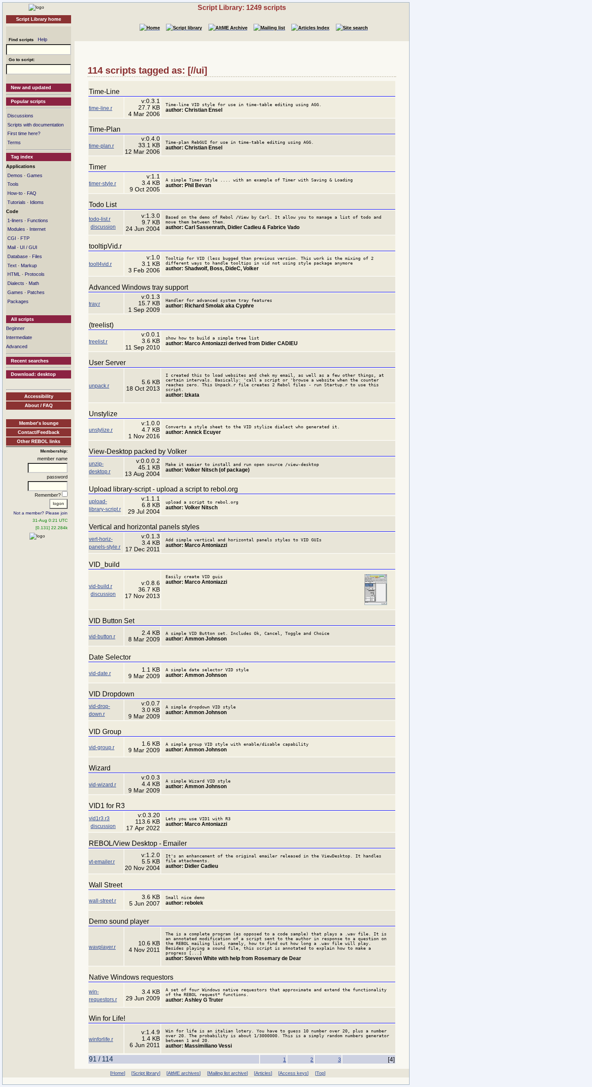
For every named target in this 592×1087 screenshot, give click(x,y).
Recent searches (30, 360)
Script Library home (38, 19)
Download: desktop (33, 374)
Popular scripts (28, 101)
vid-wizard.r (102, 785)
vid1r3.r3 (99, 818)
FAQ (31, 193)
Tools (13, 184)
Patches (36, 292)
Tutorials (16, 202)
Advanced (16, 346)
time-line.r (100, 108)
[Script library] (145, 1073)
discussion (103, 227)
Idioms (37, 202)
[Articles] (263, 1073)
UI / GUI (28, 247)
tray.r (94, 304)
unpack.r (99, 386)
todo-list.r (100, 219)
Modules (16, 229)
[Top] (320, 1073)
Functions (37, 220)
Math (34, 283)
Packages (18, 301)
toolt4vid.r (100, 264)
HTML (13, 274)
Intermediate (19, 337)
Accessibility (38, 396)
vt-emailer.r (102, 862)
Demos (15, 175)
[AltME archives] (183, 1073)
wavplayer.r (102, 947)
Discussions (20, 115)
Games (34, 175)
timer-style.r (102, 184)
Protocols (35, 274)
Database (17, 256)
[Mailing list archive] (227, 1073)
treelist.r (98, 342)
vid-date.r (100, 673)
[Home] (36, 7)
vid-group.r (101, 747)
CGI (11, 238)
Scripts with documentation (35, 124)
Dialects (15, 283)
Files (37, 256)
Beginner (15, 328)
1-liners (15, 220)
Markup (29, 265)
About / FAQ (39, 405)
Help (42, 39)
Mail (11, 247)
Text (11, 265)
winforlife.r (101, 1039)
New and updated (31, 87)
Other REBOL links (38, 441)
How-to (15, 193)
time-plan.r (101, 146)
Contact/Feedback (38, 432)
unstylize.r (101, 430)
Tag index (22, 156)
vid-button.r (102, 637)
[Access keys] (293, 1073)
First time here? (23, 133)
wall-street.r (102, 901)
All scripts (22, 319)
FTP (24, 238)
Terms (14, 142)
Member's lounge (39, 423)
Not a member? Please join (40, 513)
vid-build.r (100, 586)
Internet (37, 229)
